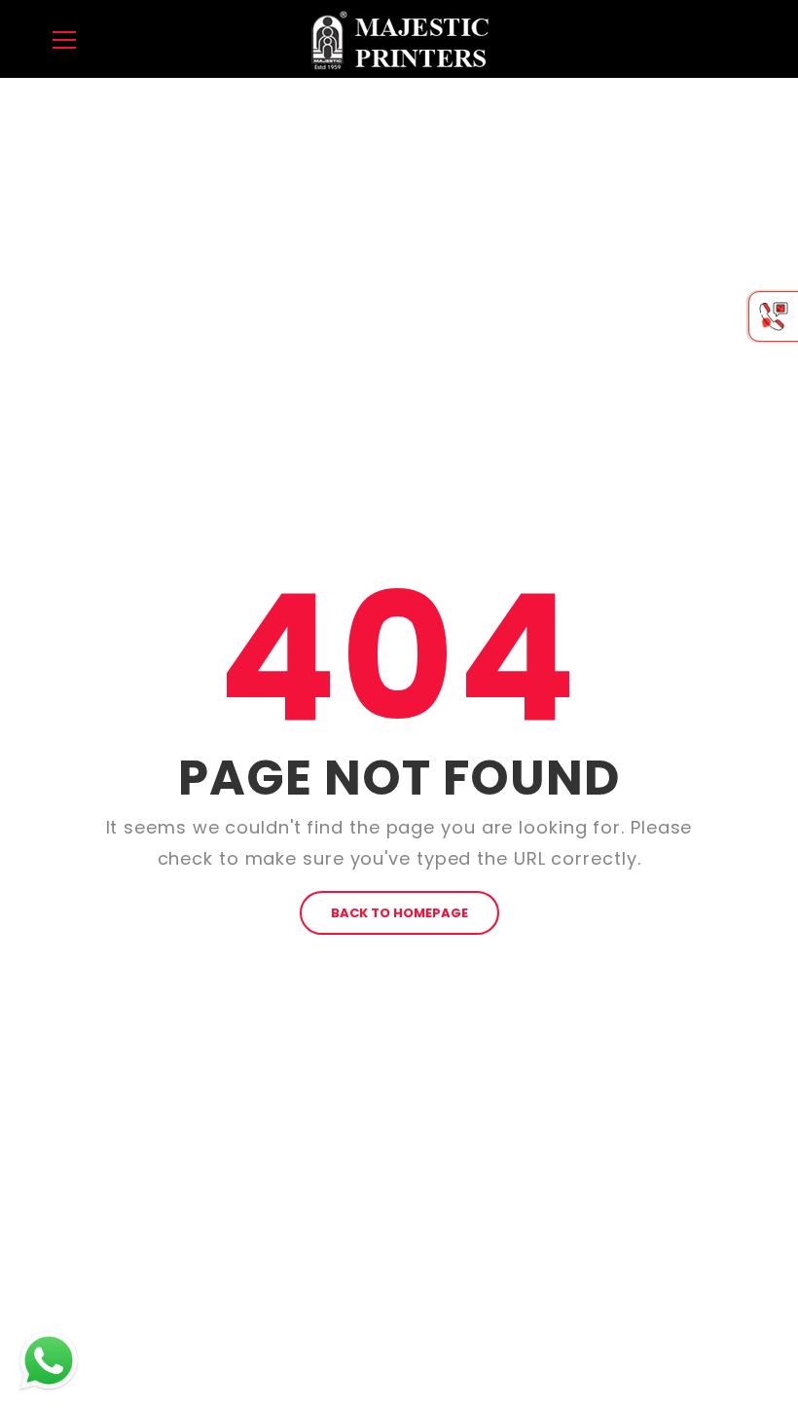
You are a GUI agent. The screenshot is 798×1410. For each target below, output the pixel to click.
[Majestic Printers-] (399, 38)
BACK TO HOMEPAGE (399, 913)
